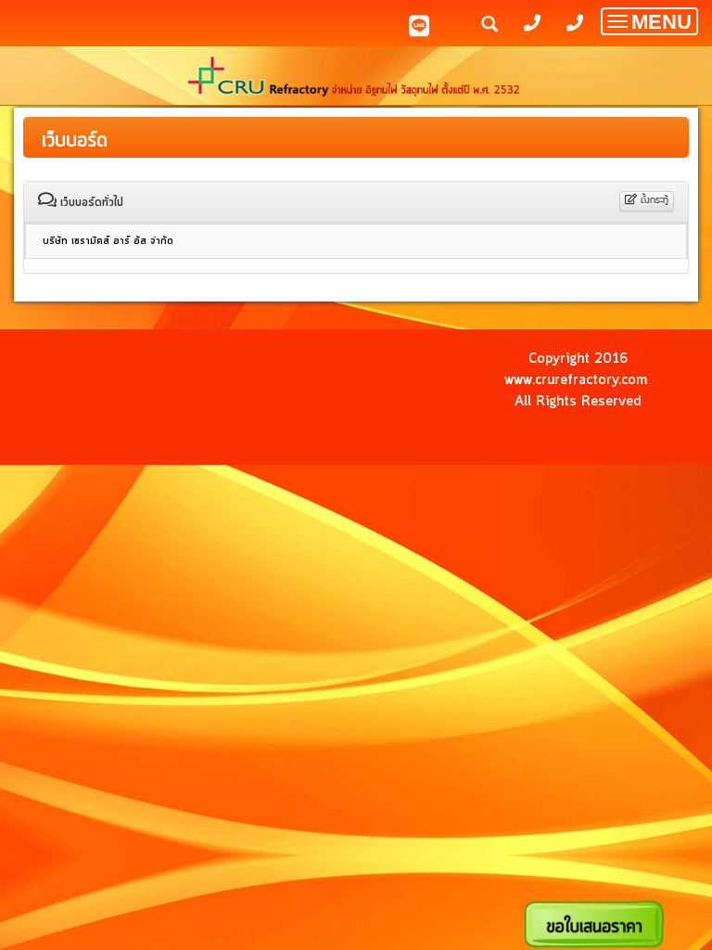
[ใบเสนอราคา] (594, 923)
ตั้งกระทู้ (653, 201)
